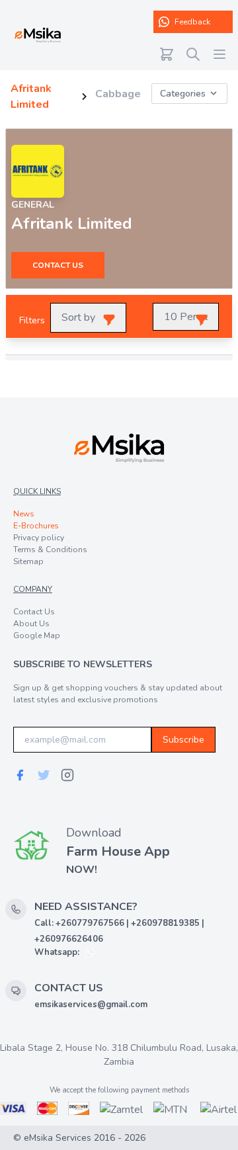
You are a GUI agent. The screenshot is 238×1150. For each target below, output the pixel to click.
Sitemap (28, 561)
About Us (31, 623)
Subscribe (183, 739)
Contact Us (34, 611)
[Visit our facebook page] (19, 775)
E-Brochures (36, 525)
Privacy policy (38, 537)
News (23, 514)
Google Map (36, 635)
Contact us (57, 265)
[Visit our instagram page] (67, 775)
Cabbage (118, 94)
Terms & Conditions (50, 549)
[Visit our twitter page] (43, 775)
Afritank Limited (31, 96)
